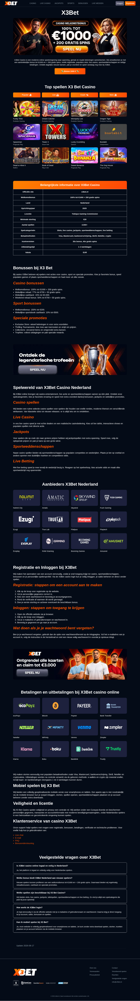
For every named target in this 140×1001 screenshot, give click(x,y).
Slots (112, 95)
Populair (25, 95)
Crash (82, 95)
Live (54, 95)
